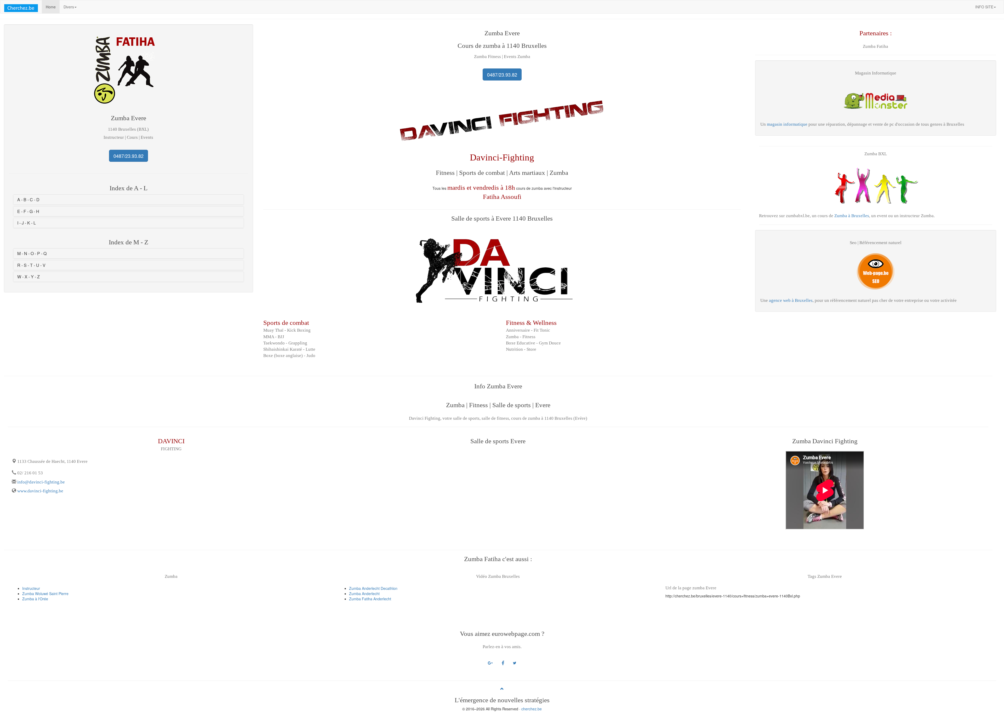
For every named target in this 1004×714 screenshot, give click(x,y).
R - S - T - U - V (31, 265)
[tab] (128, 200)
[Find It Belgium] (21, 6)
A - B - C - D (28, 200)
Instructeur (31, 588)
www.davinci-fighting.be (40, 490)
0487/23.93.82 (128, 155)
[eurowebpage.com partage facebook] (503, 663)
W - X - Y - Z (28, 277)
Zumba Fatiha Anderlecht (370, 598)
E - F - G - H (28, 211)
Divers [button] (69, 6)
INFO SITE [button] (984, 6)
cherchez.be (531, 708)
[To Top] (502, 688)
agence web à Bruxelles (791, 300)
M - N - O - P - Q (32, 253)
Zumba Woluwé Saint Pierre (45, 593)
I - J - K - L (26, 223)
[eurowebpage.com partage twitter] (515, 662)
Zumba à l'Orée (35, 598)
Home (53, 6)
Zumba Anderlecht (364, 593)
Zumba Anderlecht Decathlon (373, 588)
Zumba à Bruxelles (851, 215)
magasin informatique (786, 124)
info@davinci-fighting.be (41, 482)
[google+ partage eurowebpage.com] (490, 662)
